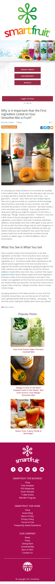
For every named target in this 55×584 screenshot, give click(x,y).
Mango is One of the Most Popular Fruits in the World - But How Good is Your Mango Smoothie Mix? (28, 391)
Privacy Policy (27, 519)
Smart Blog (27, 513)
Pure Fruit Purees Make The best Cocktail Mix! (28, 350)
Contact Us (27, 552)
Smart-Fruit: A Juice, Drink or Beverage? (28, 432)
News (27, 537)
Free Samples (27, 485)
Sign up (28, 103)
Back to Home (10, 127)
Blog (20, 122)
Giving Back (27, 543)
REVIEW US (27, 82)
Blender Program (27, 497)
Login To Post (27, 98)
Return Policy (27, 516)
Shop (27, 482)
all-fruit (40, 201)
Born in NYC (27, 549)
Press (27, 540)
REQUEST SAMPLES (27, 69)
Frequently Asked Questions (27, 525)
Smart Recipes (27, 491)
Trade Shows (27, 494)
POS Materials (27, 488)
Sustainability (27, 546)
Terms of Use (27, 522)
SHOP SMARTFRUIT (27, 76)
